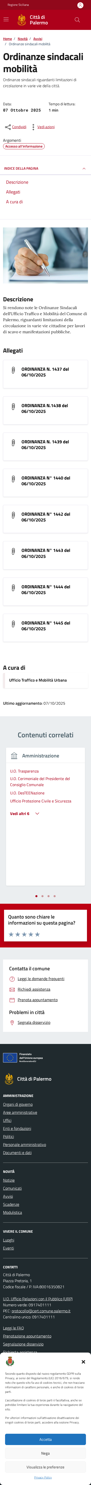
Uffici (7, 1120)
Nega (45, 1453)
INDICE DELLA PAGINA (21, 168)
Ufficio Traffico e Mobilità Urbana (38, 680)
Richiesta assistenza (20, 1352)
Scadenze (11, 1204)
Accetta (45, 1439)
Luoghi (8, 1240)
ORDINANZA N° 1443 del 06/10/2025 (45, 553)
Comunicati (12, 1188)
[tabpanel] (45, 820)
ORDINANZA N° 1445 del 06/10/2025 (45, 626)
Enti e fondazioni (17, 1128)
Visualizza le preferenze (45, 1467)
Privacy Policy (43, 1477)
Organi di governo (18, 1104)
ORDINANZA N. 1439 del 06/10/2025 (45, 444)
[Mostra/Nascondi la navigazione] (6, 19)
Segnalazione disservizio (23, 1344)
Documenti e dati (17, 1152)
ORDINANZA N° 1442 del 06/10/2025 (45, 517)
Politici (8, 1136)
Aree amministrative (20, 1112)
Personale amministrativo (24, 1144)
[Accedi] (80, 5)
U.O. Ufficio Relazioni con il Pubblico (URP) (38, 1299)
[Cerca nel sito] (77, 20)
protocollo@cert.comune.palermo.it (41, 1311)
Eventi (8, 1248)
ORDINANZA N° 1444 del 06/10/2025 (45, 589)
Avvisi (8, 1196)
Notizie (9, 1180)
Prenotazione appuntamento (27, 1336)
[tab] (36, 896)
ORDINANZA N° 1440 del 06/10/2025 (45, 481)
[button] (83, 1361)
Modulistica (12, 1212)
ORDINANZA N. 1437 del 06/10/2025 (45, 372)
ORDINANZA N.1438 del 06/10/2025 (44, 408)
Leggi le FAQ (13, 1328)
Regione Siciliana (18, 5)
